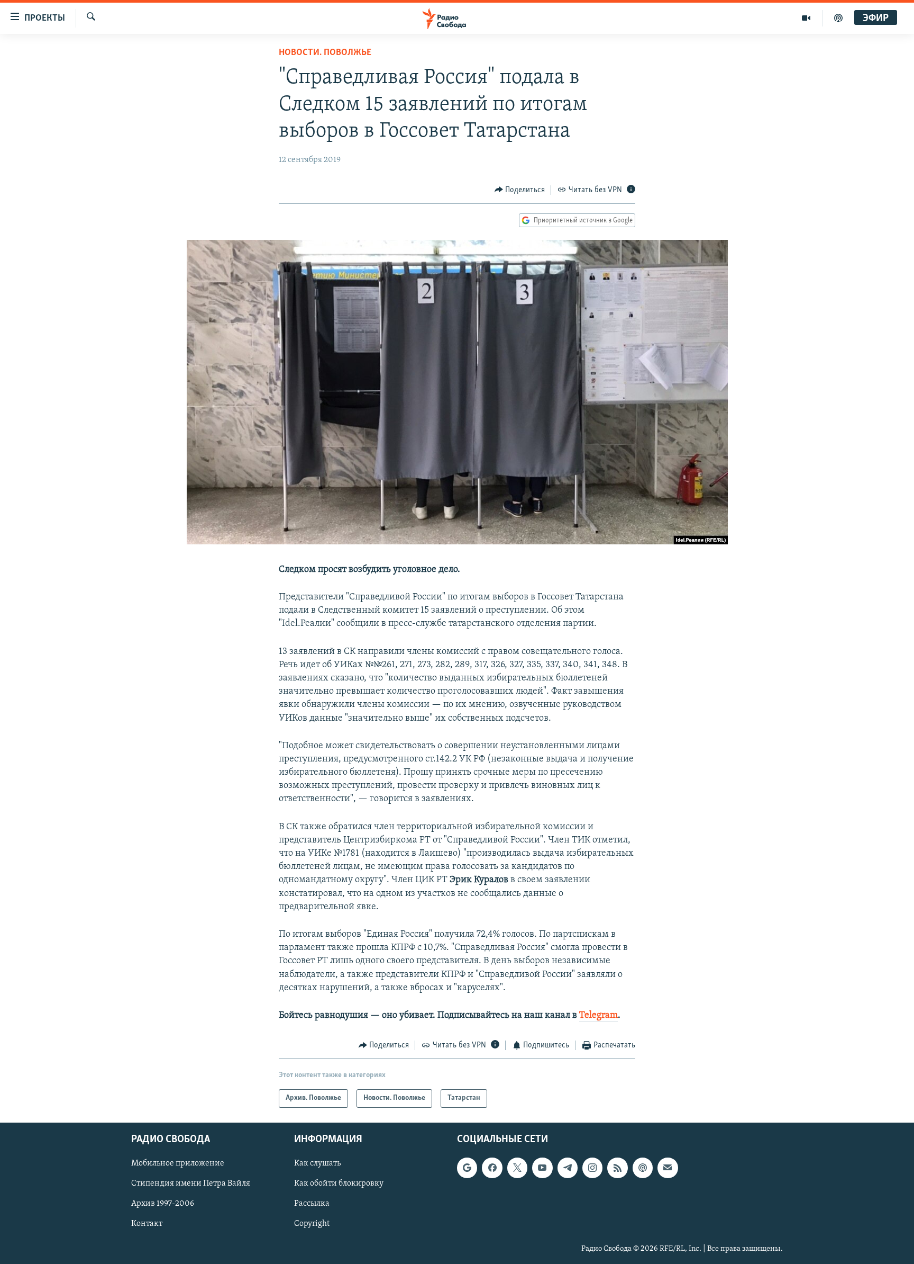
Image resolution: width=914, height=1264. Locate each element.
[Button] (520, 190)
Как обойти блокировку (338, 1183)
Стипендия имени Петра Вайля (190, 1183)
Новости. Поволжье (325, 53)
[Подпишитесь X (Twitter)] (517, 1168)
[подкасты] (838, 18)
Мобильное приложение (177, 1163)
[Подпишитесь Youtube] (542, 1168)
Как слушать (317, 1163)
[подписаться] (667, 1168)
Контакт (146, 1224)
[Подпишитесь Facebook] (492, 1168)
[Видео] (806, 18)
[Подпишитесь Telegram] (567, 1168)
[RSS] (617, 1168)
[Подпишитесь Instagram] (592, 1168)
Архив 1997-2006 (162, 1203)
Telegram (598, 1015)
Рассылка (312, 1203)
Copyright (312, 1224)
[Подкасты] (643, 1168)
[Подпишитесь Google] (467, 1168)
